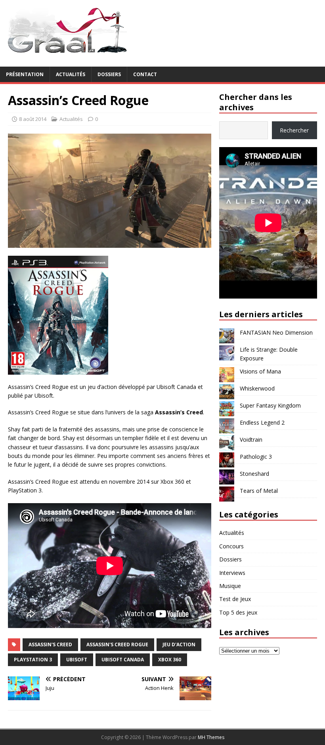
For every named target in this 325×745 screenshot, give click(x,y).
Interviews (232, 572)
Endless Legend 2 (262, 422)
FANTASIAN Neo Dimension (276, 332)
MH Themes (211, 737)
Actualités (70, 74)
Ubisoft (76, 659)
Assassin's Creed (50, 644)
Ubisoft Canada (122, 659)
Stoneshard (254, 473)
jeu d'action (178, 644)
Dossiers (109, 74)
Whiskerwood (257, 388)
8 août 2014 (32, 119)
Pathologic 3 (256, 456)
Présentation (25, 74)
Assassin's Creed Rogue (117, 644)
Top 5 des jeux (238, 612)
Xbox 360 (169, 659)
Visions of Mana (260, 371)
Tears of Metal (259, 490)
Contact (145, 74)
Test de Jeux (235, 599)
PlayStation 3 (33, 659)
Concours (231, 546)
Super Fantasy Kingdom (270, 405)
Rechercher (294, 130)
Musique (230, 586)
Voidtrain (251, 439)
